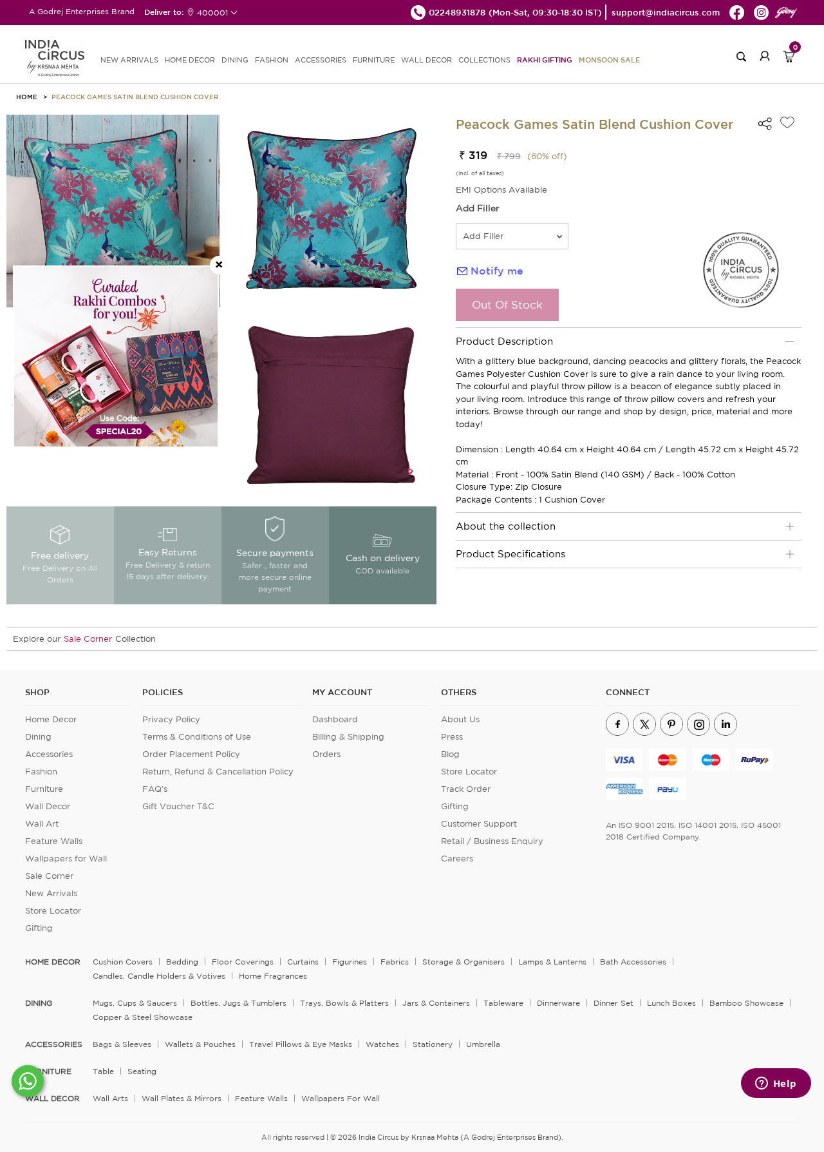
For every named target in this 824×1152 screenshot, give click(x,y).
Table (103, 1071)
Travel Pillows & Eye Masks (300, 1044)
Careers (457, 858)
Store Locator (53, 911)
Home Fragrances (273, 975)
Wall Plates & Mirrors (181, 1098)
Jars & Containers (436, 1002)
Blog (450, 754)
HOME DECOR (190, 60)
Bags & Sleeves (122, 1044)
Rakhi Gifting (544, 59)
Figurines (349, 961)
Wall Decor (47, 806)
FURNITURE (374, 60)
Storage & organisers (463, 961)
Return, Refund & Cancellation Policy (218, 771)
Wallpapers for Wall (66, 858)
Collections (484, 60)
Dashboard (335, 719)
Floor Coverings (243, 961)
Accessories (49, 754)
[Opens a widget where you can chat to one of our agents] (775, 1084)
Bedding (182, 961)
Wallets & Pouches (200, 1044)
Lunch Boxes (671, 1002)
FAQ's (154, 789)
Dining (38, 737)
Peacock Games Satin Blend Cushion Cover (135, 97)
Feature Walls (53, 841)
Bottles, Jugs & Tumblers (238, 1002)
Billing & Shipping (348, 737)
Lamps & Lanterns (552, 961)
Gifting (39, 928)
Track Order (466, 789)
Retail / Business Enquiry (492, 841)
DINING (234, 60)
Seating (141, 1071)
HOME (26, 97)
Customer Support (479, 824)
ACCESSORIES (320, 60)
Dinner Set (613, 1002)
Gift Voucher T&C (178, 806)
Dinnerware (558, 1002)
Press (452, 737)
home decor (52, 962)
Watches (382, 1044)
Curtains (303, 961)
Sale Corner (88, 639)
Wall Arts (110, 1098)
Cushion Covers (123, 961)
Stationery (433, 1044)
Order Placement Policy (191, 754)
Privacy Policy (171, 719)
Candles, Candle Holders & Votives (159, 975)
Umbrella (483, 1044)
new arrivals (129, 60)
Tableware (503, 1002)
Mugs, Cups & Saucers (135, 1002)
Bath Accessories (633, 961)
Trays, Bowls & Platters (344, 1002)
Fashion (41, 771)
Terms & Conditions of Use (196, 737)
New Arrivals (51, 893)
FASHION (271, 60)
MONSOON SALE (609, 59)
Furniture (44, 789)
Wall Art (42, 824)
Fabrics (394, 961)
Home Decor (51, 719)
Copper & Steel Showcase (142, 1017)
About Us (460, 719)
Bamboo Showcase (746, 1002)
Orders (326, 754)
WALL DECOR (426, 60)
